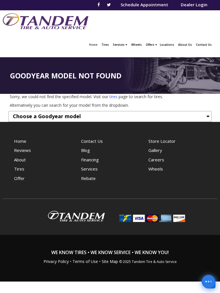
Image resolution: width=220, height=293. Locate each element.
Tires (105, 45)
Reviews (22, 150)
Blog (85, 150)
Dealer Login (194, 4)
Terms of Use (85, 261)
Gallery (155, 150)
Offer (19, 178)
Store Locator (162, 141)
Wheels (136, 45)
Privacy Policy (56, 261)
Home (94, 44)
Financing (90, 160)
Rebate (88, 178)
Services (119, 45)
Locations (167, 45)
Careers (156, 160)
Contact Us (204, 45)
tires (113, 96)
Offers (150, 45)
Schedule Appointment (144, 4)
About (20, 160)
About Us (185, 45)
